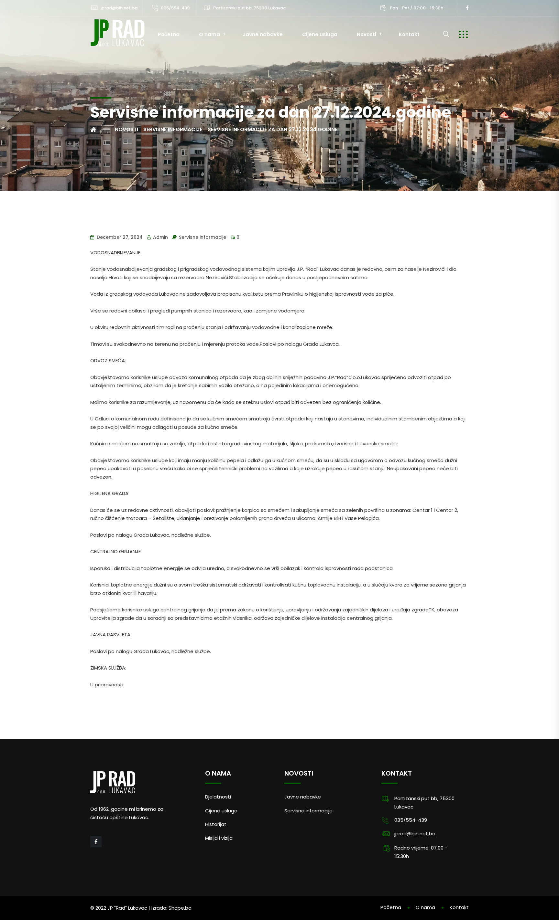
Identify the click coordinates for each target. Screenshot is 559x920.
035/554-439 (175, 8)
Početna (169, 34)
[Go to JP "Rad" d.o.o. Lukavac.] (100, 129)
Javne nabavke (263, 34)
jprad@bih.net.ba (119, 8)
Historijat (215, 824)
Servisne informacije (202, 237)
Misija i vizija (219, 838)
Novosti (366, 34)
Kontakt (409, 34)
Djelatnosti (218, 796)
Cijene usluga (319, 34)
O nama (209, 34)
